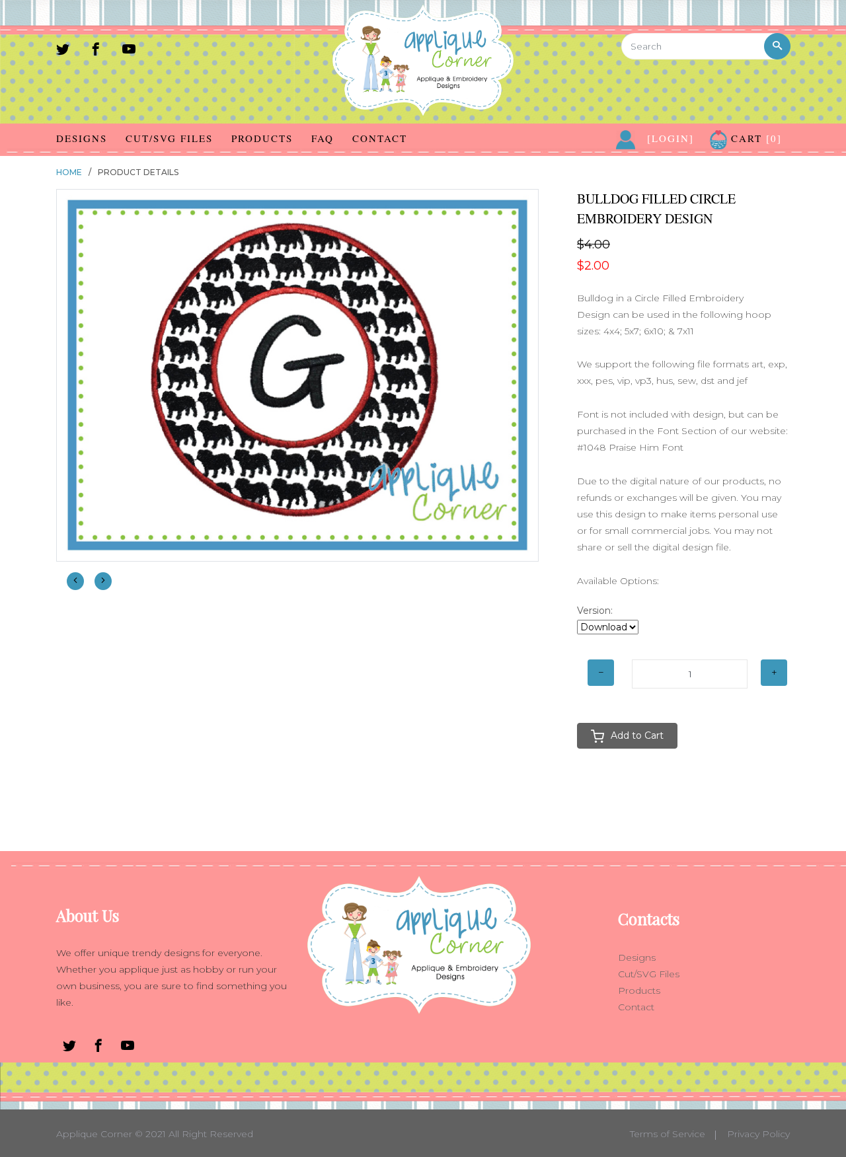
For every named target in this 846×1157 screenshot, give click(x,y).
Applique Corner (94, 1134)
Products (262, 138)
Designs (81, 138)
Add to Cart (637, 735)
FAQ (322, 138)
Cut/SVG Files (169, 138)
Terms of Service (667, 1134)
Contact (379, 138)
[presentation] (75, 581)
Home (69, 172)
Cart (754, 138)
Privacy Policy (758, 1134)
